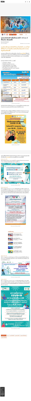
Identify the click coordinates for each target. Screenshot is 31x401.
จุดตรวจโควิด (17, 335)
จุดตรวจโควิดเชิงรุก (23, 335)
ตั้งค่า (2, 395)
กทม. (8, 335)
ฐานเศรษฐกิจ (8, 157)
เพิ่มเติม (3, 392)
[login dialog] (29, 1)
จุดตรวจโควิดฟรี (23, 53)
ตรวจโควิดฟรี (12, 335)
